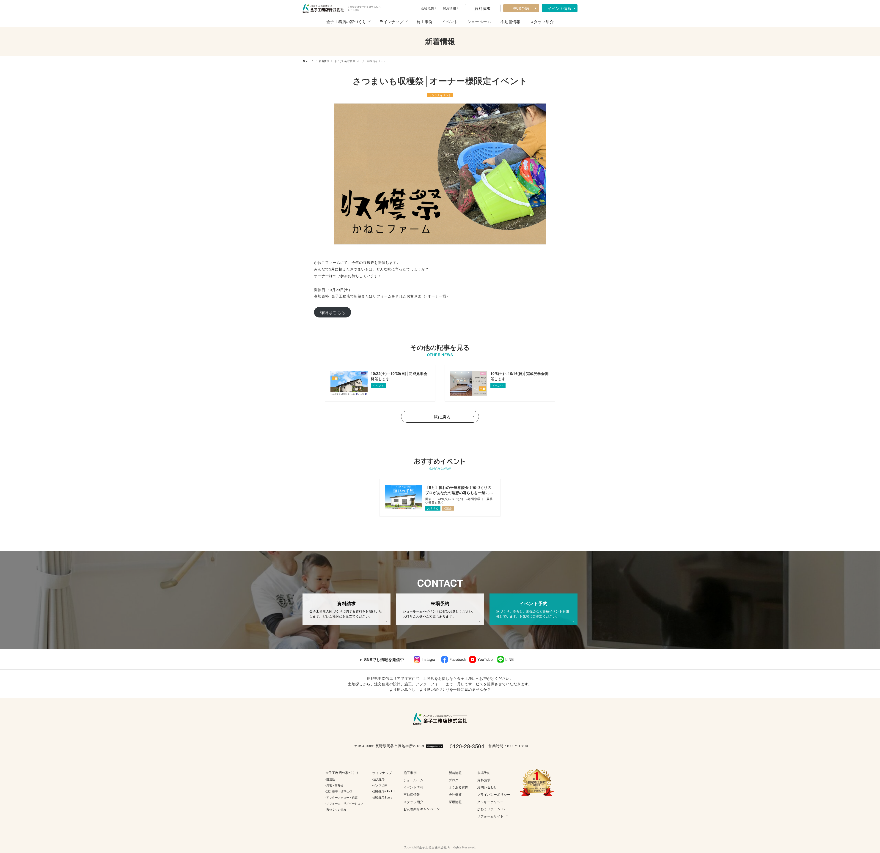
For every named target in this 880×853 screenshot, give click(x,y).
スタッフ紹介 (542, 21)
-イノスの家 (379, 785)
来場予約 (521, 8)
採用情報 (455, 801)
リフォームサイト (490, 816)
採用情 (448, 8)
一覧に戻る (440, 417)
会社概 (426, 8)
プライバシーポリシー (493, 794)
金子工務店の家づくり (346, 21)
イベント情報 (560, 8)
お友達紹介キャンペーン (422, 808)
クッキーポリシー (490, 801)
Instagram (430, 659)
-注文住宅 (378, 779)
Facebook (457, 659)
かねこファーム (488, 808)
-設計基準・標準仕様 (338, 791)
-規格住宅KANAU (383, 791)
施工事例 (425, 21)
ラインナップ (391, 21)
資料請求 (483, 8)
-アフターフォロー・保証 (341, 797)
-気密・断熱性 (334, 785)
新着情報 (455, 772)
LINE (509, 659)
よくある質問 (458, 787)
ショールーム (479, 21)
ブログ (454, 779)
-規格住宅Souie (382, 797)
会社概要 (455, 794)
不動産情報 (510, 21)
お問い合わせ (487, 787)
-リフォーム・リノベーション (344, 803)
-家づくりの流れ (335, 809)
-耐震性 (330, 779)
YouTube (485, 659)
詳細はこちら (332, 312)
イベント (450, 21)
